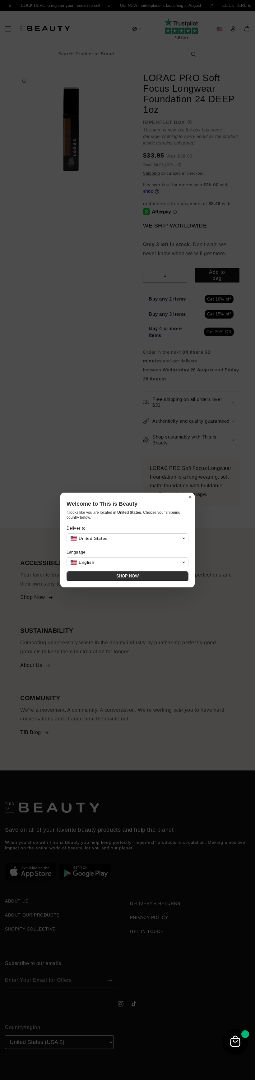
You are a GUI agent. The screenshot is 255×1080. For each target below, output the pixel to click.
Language (76, 552)
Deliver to (76, 528)
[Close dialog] (190, 497)
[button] (127, 538)
